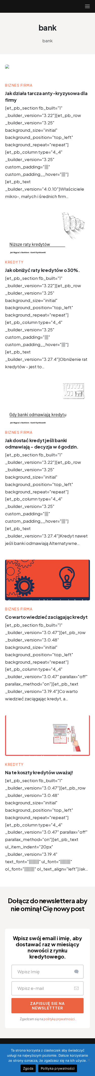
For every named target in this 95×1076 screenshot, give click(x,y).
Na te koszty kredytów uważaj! (39, 772)
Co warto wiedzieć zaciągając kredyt (46, 617)
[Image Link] (47, 70)
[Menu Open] (82, 6)
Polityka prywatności (57, 1068)
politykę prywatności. (59, 1019)
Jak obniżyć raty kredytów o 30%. (42, 270)
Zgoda (28, 1068)
